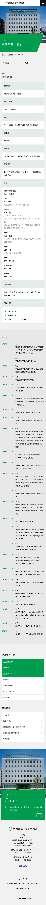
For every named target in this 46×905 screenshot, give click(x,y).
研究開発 (6, 739)
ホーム (3, 55)
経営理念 (6, 680)
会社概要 (6, 63)
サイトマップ (23, 879)
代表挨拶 (6, 668)
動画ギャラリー (8, 721)
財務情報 (6, 697)
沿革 (26, 63)
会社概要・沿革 (8, 674)
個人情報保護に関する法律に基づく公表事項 (23, 883)
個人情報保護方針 (23, 888)
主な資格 (6, 715)
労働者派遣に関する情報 (11, 733)
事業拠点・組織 (8, 685)
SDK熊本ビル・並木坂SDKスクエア (14, 727)
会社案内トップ (8, 662)
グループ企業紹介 (8, 691)
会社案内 (10, 55)
